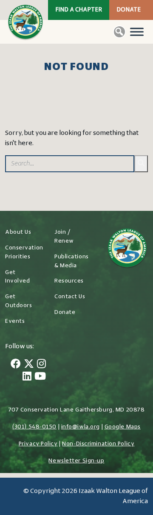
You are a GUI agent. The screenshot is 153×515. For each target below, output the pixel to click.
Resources (69, 281)
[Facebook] (16, 365)
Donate (128, 10)
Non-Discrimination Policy (98, 444)
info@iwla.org (80, 427)
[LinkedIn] (27, 377)
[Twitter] (29, 365)
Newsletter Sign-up (76, 461)
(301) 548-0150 (34, 427)
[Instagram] (41, 365)
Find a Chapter (78, 10)
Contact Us (69, 297)
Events (15, 321)
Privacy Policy (38, 444)
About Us (18, 232)
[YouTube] (40, 377)
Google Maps (123, 427)
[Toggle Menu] (137, 32)
